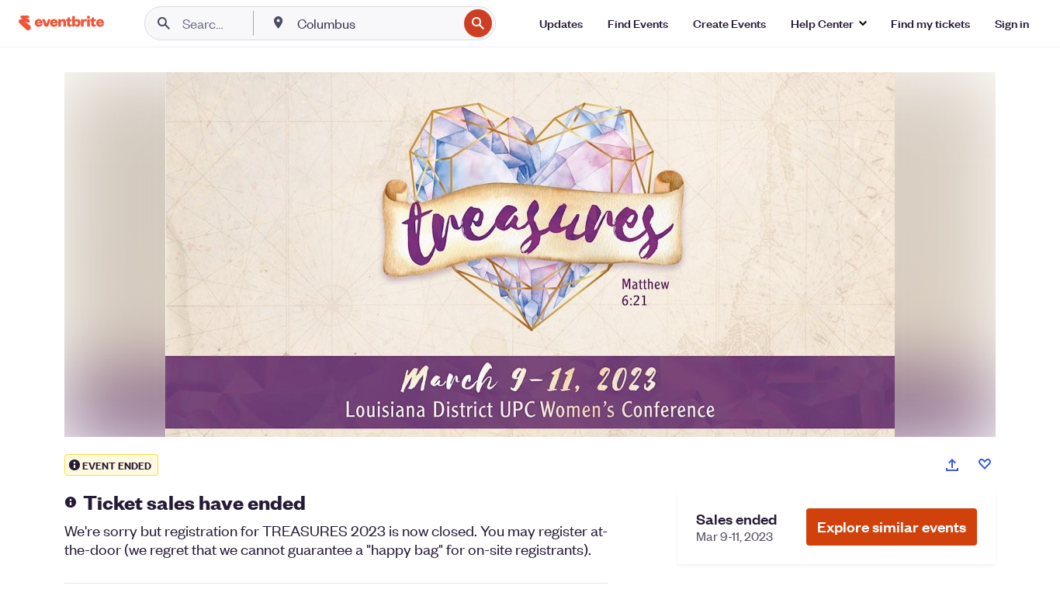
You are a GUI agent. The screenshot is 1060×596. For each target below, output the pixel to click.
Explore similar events (891, 526)
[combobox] (376, 23)
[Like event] (985, 464)
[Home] (61, 23)
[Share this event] (952, 464)
